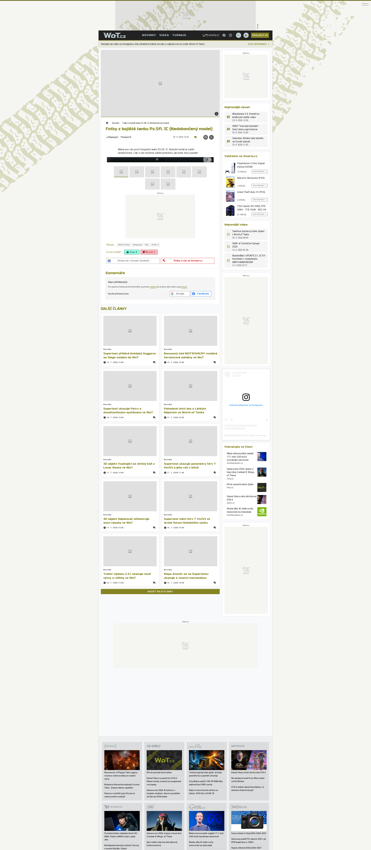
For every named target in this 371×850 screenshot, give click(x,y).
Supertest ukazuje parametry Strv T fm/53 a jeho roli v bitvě (190, 465)
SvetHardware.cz (235, 463)
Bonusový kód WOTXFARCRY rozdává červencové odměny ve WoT (190, 355)
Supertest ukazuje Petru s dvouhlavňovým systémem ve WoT (128, 410)
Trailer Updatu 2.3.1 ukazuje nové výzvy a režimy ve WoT (127, 575)
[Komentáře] (195, 137)
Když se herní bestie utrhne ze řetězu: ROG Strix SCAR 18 (203, 792)
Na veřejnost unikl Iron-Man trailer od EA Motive (248, 780)
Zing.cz (230, 478)
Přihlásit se (260, 35)
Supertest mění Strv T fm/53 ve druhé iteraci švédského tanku (187, 520)
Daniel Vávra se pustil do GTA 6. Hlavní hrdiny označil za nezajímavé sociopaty (164, 781)
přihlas (153, 287)
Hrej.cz (230, 487)
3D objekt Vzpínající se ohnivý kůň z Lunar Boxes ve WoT (129, 465)
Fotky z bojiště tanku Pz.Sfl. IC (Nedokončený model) (146, 123)
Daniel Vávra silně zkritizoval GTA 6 (242, 498)
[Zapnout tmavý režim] (246, 35)
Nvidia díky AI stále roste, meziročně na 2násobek (240, 510)
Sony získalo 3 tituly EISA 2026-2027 (248, 833)
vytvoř (184, 287)
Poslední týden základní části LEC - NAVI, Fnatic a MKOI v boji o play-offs (121, 836)
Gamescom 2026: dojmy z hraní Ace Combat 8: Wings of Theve (240, 472)
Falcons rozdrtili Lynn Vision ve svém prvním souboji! (119, 795)
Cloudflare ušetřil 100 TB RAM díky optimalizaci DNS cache (206, 783)
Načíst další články (160, 591)
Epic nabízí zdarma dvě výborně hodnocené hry (162, 844)
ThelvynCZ (125, 137)
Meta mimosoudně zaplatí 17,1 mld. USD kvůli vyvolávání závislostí (240, 456)
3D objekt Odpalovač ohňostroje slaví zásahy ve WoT (126, 520)
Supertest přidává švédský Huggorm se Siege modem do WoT (129, 355)
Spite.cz (230, 503)
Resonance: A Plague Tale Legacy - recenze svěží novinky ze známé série (121, 775)
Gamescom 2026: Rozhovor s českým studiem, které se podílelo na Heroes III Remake (163, 793)
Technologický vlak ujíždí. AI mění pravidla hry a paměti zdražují (205, 774)
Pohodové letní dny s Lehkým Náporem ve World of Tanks (185, 410)
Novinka (115, 123)
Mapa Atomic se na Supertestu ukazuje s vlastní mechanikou (186, 575)
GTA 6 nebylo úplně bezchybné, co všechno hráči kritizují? (247, 788)
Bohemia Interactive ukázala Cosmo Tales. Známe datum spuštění (122, 786)
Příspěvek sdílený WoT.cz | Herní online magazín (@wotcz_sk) (253, 435)
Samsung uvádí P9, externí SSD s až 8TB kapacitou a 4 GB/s (248, 840)
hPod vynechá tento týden (240, 484)
